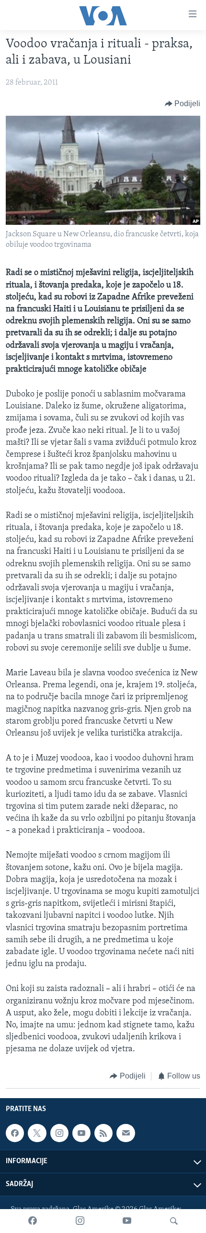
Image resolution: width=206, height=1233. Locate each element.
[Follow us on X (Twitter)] (37, 1133)
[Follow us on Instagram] (59, 1133)
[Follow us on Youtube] (81, 1133)
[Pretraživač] (174, 1221)
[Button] (183, 104)
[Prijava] (125, 1133)
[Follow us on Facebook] (15, 1133)
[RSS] (103, 1133)
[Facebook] (32, 1221)
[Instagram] (80, 1221)
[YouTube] (127, 1221)
